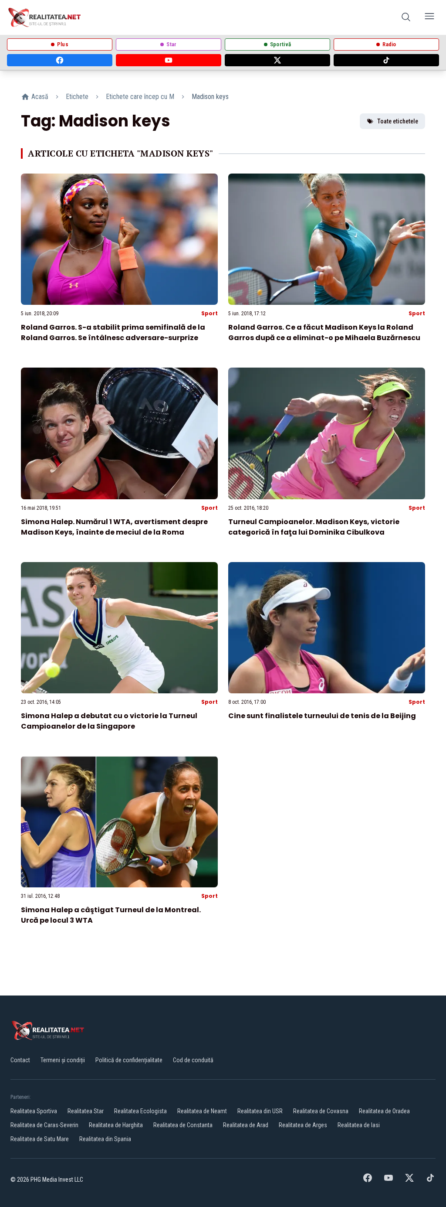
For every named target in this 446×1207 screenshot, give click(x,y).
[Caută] (406, 17)
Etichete (77, 96)
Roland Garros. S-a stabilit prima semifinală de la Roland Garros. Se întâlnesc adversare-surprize (113, 332)
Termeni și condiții (63, 1060)
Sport (209, 313)
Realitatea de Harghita (116, 1125)
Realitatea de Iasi (359, 1125)
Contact (20, 1060)
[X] (277, 60)
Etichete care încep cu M (140, 96)
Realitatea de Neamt (202, 1111)
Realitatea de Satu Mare (39, 1138)
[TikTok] (386, 60)
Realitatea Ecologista (140, 1111)
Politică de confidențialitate (128, 1060)
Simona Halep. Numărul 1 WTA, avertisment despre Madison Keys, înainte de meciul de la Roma (114, 527)
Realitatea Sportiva (33, 1111)
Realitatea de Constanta (183, 1125)
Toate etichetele (397, 121)
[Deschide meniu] (429, 18)
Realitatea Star (86, 1111)
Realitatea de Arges (303, 1125)
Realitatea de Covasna (320, 1111)
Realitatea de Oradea (384, 1111)
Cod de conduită (193, 1060)
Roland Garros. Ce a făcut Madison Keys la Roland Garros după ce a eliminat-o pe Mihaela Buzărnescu (324, 332)
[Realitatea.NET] (45, 17)
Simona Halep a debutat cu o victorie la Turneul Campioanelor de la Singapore (109, 721)
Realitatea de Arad (245, 1125)
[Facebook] (59, 60)
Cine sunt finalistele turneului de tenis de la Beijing (322, 716)
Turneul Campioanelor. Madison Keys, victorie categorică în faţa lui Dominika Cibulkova (313, 527)
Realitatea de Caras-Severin (44, 1125)
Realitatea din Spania (105, 1138)
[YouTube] (168, 60)
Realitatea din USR (260, 1111)
